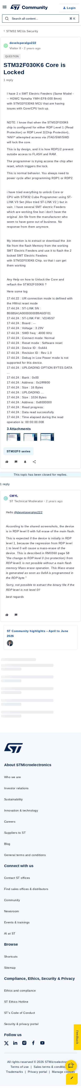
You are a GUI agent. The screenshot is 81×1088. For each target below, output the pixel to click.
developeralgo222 (23, 43)
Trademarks (14, 1071)
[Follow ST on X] (6, 1044)
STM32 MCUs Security (22, 31)
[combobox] (40, 18)
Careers (9, 821)
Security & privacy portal (21, 1024)
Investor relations (16, 788)
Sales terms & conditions (51, 1066)
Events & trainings (17, 922)
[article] (40, 555)
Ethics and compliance (20, 990)
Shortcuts (10, 956)
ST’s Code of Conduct (19, 1012)
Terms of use (20, 1066)
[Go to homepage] (13, 753)
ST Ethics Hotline (16, 1001)
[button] (4, 8)
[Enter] (7, 18)
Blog (7, 843)
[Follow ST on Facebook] (33, 1043)
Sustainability (13, 799)
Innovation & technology (21, 810)
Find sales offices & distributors (26, 889)
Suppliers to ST (15, 832)
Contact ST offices (17, 877)
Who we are (12, 777)
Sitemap (10, 967)
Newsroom (11, 911)
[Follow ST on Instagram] (24, 1043)
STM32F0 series (19, 451)
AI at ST (10, 933)
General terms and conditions (25, 855)
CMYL (14, 495)
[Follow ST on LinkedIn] (15, 1043)
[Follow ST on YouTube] (42, 1043)
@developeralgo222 (28, 512)
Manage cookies (63, 1071)
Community (12, 900)
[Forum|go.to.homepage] (29, 8)
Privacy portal (37, 1071)
